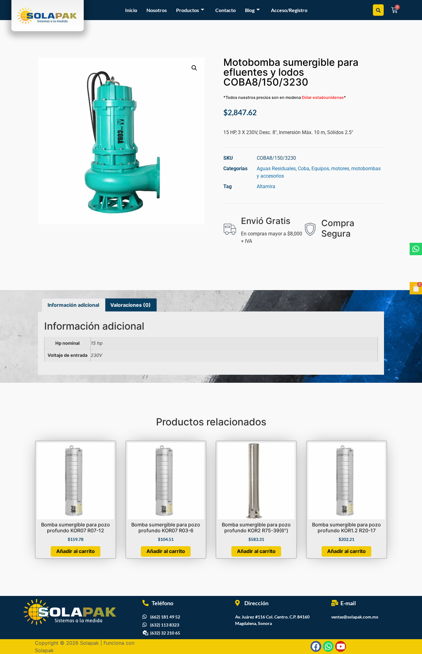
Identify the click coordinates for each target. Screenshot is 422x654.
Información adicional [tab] (73, 305)
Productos (187, 10)
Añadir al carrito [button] (75, 551)
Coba (303, 168)
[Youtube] (340, 646)
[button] (194, 68)
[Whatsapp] (416, 249)
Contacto (225, 10)
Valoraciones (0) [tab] (130, 305)
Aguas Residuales (276, 168)
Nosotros (156, 10)
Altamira (266, 186)
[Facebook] (315, 646)
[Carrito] (416, 288)
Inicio (131, 10)
